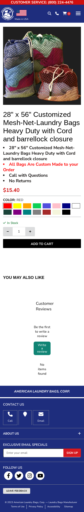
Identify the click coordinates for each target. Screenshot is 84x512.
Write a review (42, 348)
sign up (72, 453)
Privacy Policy (36, 506)
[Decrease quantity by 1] (7, 231)
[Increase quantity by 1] (30, 231)
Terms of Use (17, 506)
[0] (65, 14)
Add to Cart (42, 244)
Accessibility (53, 506)
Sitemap (68, 506)
